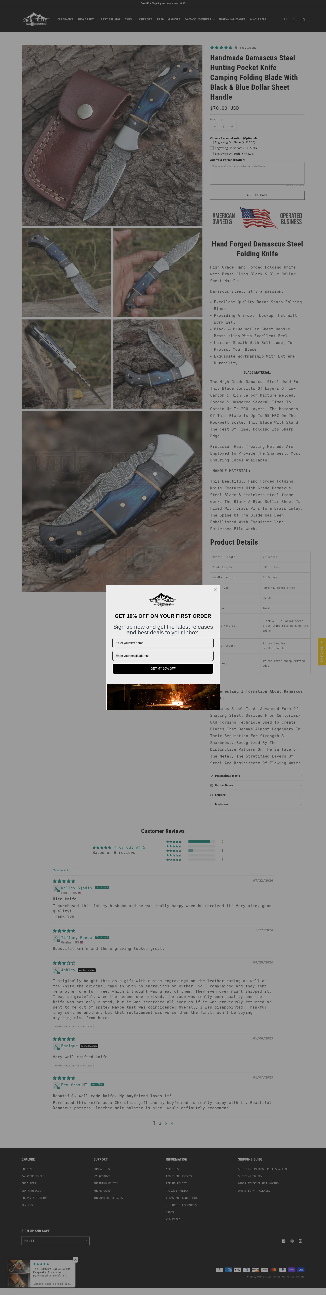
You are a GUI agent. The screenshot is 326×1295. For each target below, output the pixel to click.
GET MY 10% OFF (163, 668)
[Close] (215, 589)
